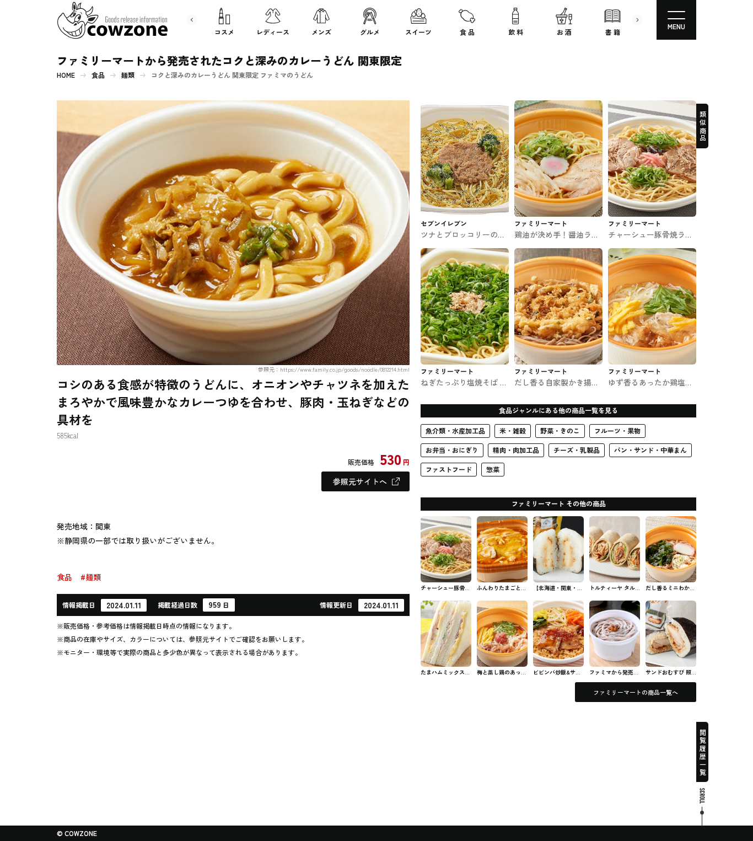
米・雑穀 (512, 430)
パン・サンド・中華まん (650, 449)
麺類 (128, 75)
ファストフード (449, 469)
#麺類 (90, 576)
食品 (98, 75)
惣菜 (492, 469)
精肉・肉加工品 (516, 449)
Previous (191, 19)
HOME (66, 75)
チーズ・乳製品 (576, 449)
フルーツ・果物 (617, 430)
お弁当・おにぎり (452, 449)
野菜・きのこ (560, 430)
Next (637, 19)
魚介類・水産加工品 (455, 430)
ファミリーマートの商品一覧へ (635, 692)
